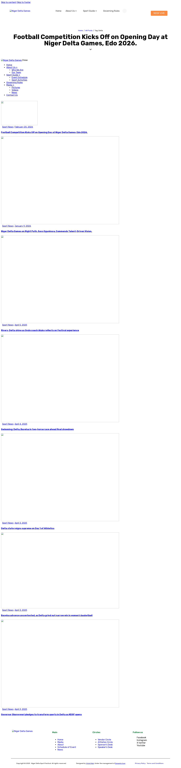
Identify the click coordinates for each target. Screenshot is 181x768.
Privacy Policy (140, 763)
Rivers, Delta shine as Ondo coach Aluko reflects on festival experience (40, 330)
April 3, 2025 (21, 523)
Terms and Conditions (155, 763)
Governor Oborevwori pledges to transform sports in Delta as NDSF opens (41, 714)
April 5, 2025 (21, 325)
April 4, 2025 (21, 424)
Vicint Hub (90, 763)
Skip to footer (24, 2)
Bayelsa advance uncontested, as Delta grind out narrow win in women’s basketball (46, 615)
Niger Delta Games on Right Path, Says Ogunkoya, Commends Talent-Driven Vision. (46, 231)
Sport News (8, 127)
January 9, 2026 (23, 226)
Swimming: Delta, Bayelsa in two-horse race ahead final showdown (37, 429)
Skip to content (8, 2)
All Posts (88, 30)
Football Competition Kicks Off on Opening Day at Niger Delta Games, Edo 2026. (44, 132)
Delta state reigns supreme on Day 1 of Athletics (27, 528)
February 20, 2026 (24, 127)
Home (80, 30)
